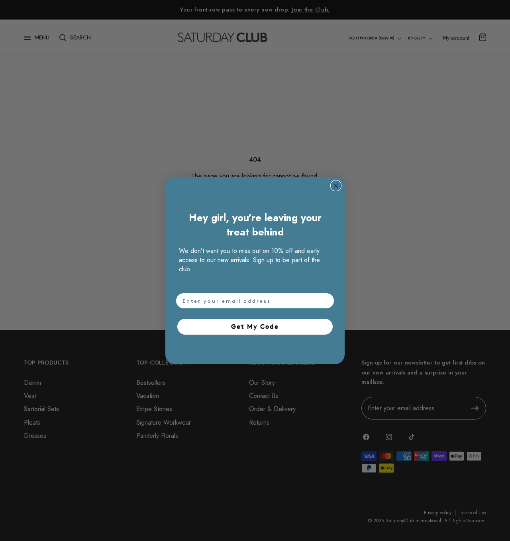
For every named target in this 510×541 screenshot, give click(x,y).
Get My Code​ (255, 326)
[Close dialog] (336, 185)
